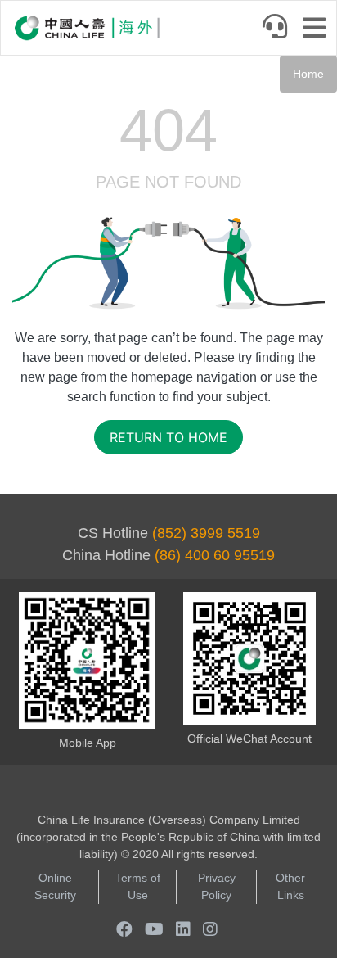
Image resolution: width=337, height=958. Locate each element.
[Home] (86, 28)
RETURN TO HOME (168, 437)
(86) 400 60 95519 (215, 555)
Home (308, 73)
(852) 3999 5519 (206, 533)
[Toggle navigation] (319, 29)
